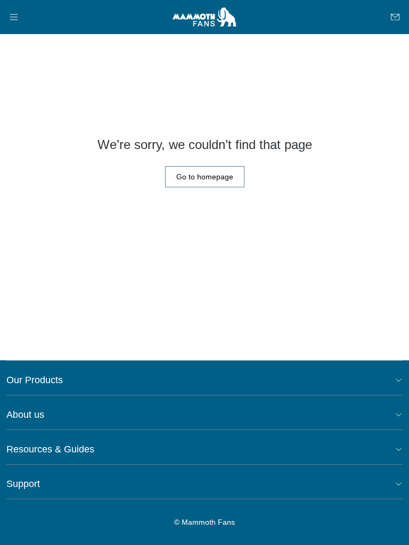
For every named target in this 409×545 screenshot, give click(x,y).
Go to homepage (204, 176)
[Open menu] (14, 17)
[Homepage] (204, 17)
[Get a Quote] (395, 17)
